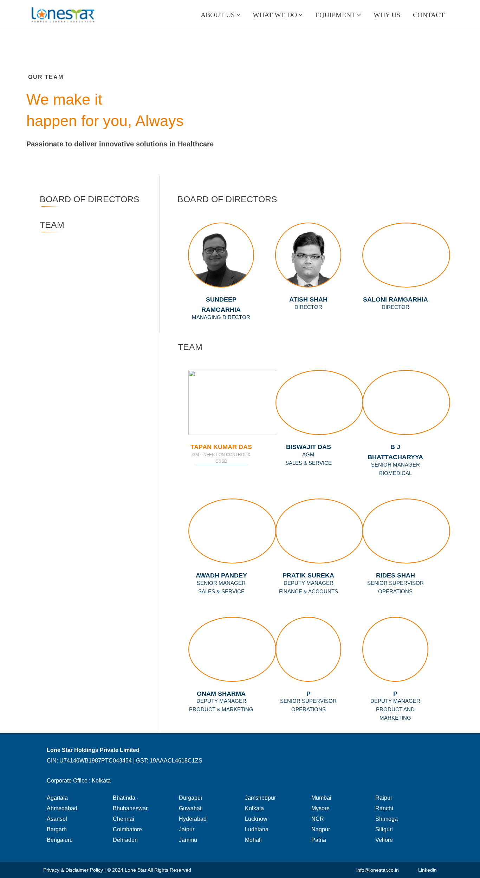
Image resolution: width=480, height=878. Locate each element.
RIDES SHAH (395, 575)
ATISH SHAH (308, 299)
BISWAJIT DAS (308, 446)
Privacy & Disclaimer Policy (73, 870)
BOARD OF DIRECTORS (90, 199)
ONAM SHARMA (221, 693)
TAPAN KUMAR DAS (221, 446)
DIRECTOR (395, 307)
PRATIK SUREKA (308, 575)
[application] (237, 15)
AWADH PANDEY (221, 575)
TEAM (52, 225)
